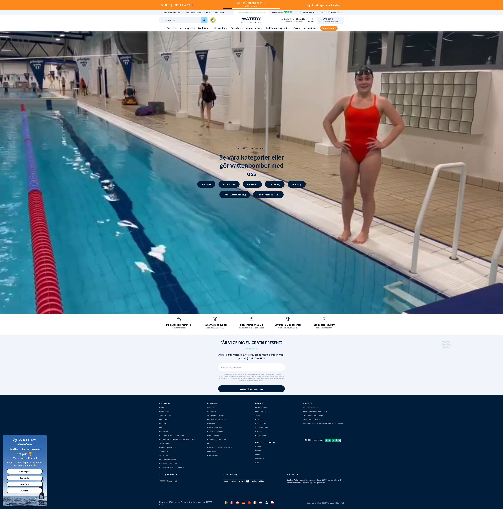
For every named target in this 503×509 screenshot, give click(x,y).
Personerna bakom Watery (217, 419)
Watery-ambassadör (214, 427)
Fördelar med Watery (215, 431)
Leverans (162, 423)
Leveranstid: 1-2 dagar (171, 12)
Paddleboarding (261, 435)
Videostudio (163, 451)
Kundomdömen (213, 435)
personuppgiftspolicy (256, 380)
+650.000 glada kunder (215, 324)
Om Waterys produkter (216, 415)
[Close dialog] (44, 437)
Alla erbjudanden (261, 407)
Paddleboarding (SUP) (277, 28)
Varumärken (310, 28)
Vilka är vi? (211, 407)
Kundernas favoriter (262, 411)
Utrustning (220, 28)
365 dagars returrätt (193, 12)
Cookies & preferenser (167, 447)
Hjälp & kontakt (336, 12)
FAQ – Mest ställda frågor (216, 439)
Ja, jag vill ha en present (251, 389)
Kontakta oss (164, 411)
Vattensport (186, 28)
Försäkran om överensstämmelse (171, 467)
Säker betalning (165, 415)
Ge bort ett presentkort (168, 463)
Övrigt (24, 490)
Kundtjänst (163, 407)
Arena (257, 454)
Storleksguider (164, 443)
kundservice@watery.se (318, 411)
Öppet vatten (253, 28)
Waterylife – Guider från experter (219, 447)
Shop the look (164, 455)
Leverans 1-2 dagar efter (288, 324)
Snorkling (236, 28)
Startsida (171, 28)
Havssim (258, 431)
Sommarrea (328, 28)
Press (209, 443)
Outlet (257, 415)
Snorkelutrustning (262, 427)
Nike (257, 462)
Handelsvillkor (212, 455)
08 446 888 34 (308, 12)
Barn (296, 28)
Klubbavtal (211, 423)
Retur (161, 427)
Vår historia (211, 411)
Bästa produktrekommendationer (171, 435)
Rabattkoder (163, 431)
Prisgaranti (163, 419)
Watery (258, 446)
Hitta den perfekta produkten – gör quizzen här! (177, 439)
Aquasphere (259, 458)
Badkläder (203, 28)
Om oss (323, 12)
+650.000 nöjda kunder (215, 12)
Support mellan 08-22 (251, 324)
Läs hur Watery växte (296, 480)
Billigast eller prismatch (178, 324)
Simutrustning (260, 423)
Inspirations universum (167, 459)
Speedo (258, 450)
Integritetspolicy (213, 451)
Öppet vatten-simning (235, 194)
